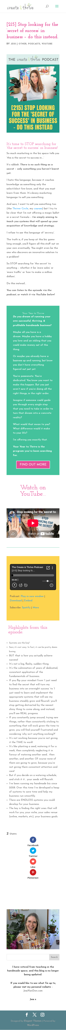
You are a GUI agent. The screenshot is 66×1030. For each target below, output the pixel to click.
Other (23, 44)
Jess (13, 44)
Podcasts (34, 44)
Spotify (26, 607)
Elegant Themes (32, 1021)
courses (38, 208)
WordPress (33, 1025)
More (36, 607)
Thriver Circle (20, 208)
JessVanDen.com (33, 991)
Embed (28, 600)
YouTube (47, 44)
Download (16, 600)
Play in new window (32, 596)
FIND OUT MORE (33, 464)
